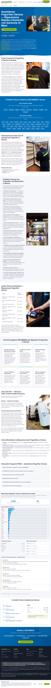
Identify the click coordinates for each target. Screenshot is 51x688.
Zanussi (33, 128)
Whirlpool (28, 128)
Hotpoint (32, 124)
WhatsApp (5, 35)
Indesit (4, 126)
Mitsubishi (20, 126)
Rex (42, 126)
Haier (23, 124)
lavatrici (5, 109)
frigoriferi (17, 109)
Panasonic (33, 126)
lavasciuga (35, 109)
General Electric (18, 124)
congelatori (41, 109)
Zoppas (42, 128)
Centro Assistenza (4, 5)
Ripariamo (15, 2)
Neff (25, 126)
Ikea (47, 124)
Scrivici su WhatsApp (10, 609)
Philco (38, 126)
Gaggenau (8, 124)
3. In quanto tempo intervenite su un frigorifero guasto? (13, 474)
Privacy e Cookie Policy (43, 656)
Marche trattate (21, 2)
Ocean (29, 126)
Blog (39, 653)
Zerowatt (37, 128)
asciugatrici (23, 109)
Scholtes (14, 128)
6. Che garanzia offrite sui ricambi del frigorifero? (12, 485)
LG (7, 126)
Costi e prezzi (41, 655)
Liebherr (11, 126)
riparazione (10, 5)
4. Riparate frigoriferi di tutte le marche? (10, 478)
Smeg (23, 128)
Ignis (44, 124)
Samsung (46, 126)
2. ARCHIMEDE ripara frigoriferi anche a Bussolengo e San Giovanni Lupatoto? (17, 471)
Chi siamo (40, 651)
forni (46, 109)
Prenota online (11, 35)
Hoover (28, 124)
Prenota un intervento (10, 617)
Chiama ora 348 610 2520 (9, 29)
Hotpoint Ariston (38, 124)
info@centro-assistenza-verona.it (12, 613)
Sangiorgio (9, 128)
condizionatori (29, 109)
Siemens (19, 128)
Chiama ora (47, 1)
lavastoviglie (11, 109)
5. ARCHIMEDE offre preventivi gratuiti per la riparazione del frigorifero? (16, 482)
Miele (16, 126)
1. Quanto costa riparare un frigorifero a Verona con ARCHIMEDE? (15, 467)
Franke (4, 124)
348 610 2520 (8, 606)
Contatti (40, 652)
